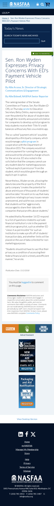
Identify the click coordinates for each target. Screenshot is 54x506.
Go (42, 41)
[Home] (20, 4)
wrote (26, 108)
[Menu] (5, 4)
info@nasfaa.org (26, 496)
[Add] (34, 54)
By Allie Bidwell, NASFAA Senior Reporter (26, 96)
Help (27, 459)
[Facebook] (26, 435)
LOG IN (5, 12)
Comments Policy (33, 313)
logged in (26, 282)
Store (27, 453)
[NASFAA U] (43, 328)
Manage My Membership (27, 449)
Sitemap (27, 471)
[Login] (37, 4)
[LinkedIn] (20, 435)
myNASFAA (27, 445)
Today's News (14, 28)
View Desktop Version (27, 419)
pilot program (29, 141)
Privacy (27, 463)
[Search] (41, 4)
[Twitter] (33, 435)
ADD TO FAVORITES (42, 54)
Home (4, 18)
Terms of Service (27, 467)
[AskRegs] (27, 328)
